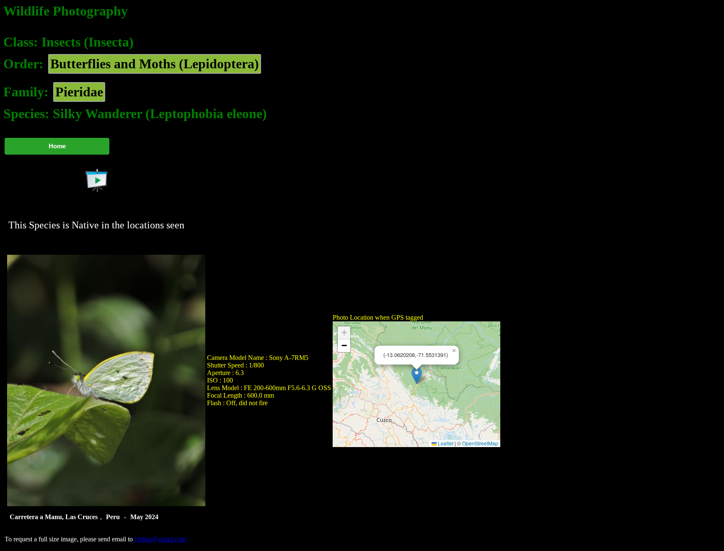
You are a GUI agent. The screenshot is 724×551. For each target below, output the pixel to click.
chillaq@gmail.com (160, 539)
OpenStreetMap (480, 443)
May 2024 (144, 516)
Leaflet (445, 443)
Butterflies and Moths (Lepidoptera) (154, 63)
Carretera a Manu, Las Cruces (54, 516)
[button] (416, 375)
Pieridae (79, 91)
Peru (113, 516)
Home (57, 146)
